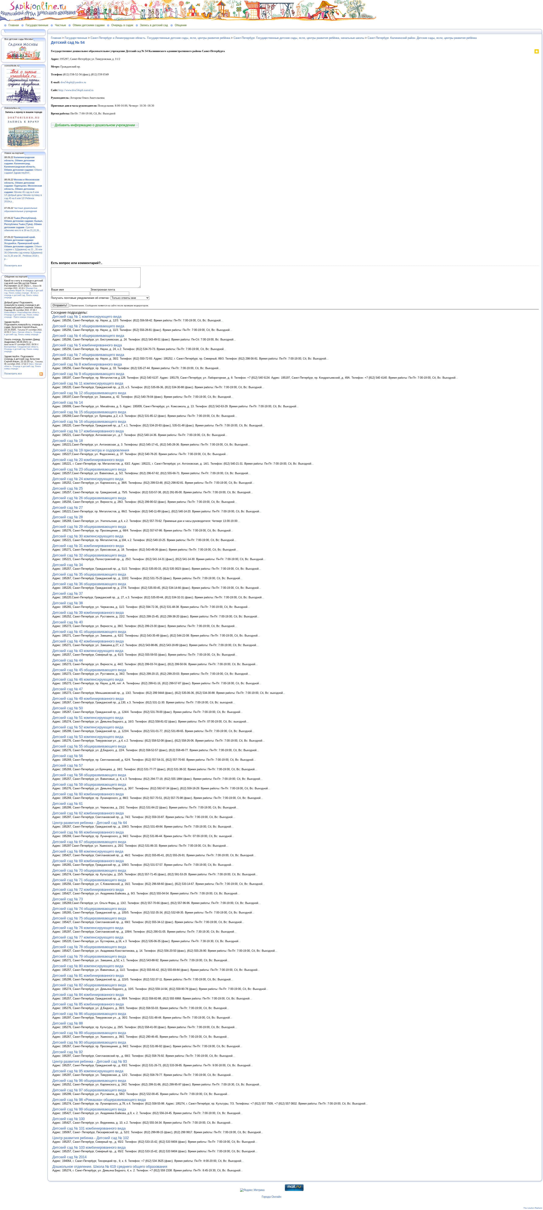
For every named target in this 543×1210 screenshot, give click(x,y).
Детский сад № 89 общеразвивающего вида (89, 1033)
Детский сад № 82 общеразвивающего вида (89, 985)
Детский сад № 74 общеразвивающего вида (89, 909)
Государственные (37, 25)
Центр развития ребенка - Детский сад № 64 (89, 823)
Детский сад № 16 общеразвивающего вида (89, 422)
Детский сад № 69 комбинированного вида (88, 861)
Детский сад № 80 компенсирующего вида (87, 966)
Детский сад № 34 (67, 565)
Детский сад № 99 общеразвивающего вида (89, 1109)
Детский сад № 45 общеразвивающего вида (89, 670)
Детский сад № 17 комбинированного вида (88, 431)
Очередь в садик (122, 25)
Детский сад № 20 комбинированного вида (88, 460)
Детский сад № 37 (67, 594)
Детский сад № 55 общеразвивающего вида (89, 746)
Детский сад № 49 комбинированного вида (88, 699)
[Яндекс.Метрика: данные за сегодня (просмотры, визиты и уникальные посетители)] (252, 1190)
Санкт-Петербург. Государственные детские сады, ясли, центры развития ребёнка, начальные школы (299, 37)
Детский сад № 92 (67, 1052)
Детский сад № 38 (67, 603)
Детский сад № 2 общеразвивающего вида (88, 326)
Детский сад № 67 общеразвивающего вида (89, 842)
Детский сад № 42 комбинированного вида (88, 641)
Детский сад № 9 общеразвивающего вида (88, 374)
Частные (60, 25)
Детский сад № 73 (67, 899)
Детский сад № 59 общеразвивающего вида (89, 785)
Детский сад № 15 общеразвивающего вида (89, 412)
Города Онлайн (271, 1196)
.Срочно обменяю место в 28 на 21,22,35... (23, 224)
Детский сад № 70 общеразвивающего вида (89, 871)
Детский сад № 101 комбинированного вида (89, 1128)
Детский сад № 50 (67, 708)
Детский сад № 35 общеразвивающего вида (89, 574)
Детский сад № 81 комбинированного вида (88, 976)
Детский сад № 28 (67, 517)
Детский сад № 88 (67, 1023)
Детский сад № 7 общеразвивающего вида (88, 355)
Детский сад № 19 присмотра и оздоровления (90, 450)
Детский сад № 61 (67, 804)
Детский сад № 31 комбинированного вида (88, 546)
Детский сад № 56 (67, 756)
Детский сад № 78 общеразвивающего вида (89, 947)
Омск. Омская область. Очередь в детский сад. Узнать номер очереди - (22, 333)
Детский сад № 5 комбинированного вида (87, 345)
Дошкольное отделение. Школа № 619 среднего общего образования (109, 1167)
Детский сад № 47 (67, 689)
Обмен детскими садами (89, 25)
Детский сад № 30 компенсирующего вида (87, 536)
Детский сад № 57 (67, 765)
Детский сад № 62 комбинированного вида (88, 813)
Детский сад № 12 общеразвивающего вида (89, 393)
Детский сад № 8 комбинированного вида (87, 364)
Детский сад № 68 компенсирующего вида (87, 851)
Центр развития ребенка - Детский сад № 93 (89, 1062)
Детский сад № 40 (67, 622)
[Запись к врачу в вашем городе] (24, 146)
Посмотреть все (13, 265)
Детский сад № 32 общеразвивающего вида (89, 555)
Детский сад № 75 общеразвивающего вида (89, 918)
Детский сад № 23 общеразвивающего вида (89, 469)
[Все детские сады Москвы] (24, 59)
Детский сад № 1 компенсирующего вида (86, 317)
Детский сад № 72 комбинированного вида (88, 890)
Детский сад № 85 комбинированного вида (88, 1004)
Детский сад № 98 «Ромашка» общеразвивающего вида (99, 1100)
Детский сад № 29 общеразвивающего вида (89, 527)
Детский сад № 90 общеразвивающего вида (89, 1042)
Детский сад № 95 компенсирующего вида (87, 1071)
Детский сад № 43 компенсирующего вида (87, 651)
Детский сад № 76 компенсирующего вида (87, 928)
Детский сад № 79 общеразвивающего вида (89, 956)
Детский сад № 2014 (69, 1157)
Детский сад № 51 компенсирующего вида (87, 718)
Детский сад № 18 (67, 441)
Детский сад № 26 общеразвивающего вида (89, 498)
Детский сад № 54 (68, 42)
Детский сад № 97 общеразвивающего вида (89, 1090)
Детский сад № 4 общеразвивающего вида (88, 336)
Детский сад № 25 (67, 488)
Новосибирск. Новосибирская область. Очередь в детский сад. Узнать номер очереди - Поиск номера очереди (22, 314)
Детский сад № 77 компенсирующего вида (87, 937)
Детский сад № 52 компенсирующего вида (87, 727)
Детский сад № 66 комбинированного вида (88, 832)
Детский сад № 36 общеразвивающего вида (89, 584)
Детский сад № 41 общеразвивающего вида (89, 632)
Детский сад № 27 (67, 508)
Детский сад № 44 (67, 660)
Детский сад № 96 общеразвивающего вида (89, 1081)
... (222, 320)
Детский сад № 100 (68, 1119)
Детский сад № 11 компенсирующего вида (87, 383)
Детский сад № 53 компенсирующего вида (87, 737)
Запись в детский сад (154, 25)
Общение (181, 25)
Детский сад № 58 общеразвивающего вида (89, 775)
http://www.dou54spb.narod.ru (76, 90)
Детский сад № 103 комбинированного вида (89, 1147)
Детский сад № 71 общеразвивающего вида (89, 880)
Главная (13, 25)
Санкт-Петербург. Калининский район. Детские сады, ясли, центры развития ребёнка (422, 37)
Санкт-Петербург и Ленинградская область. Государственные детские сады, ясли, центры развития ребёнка (160, 37)
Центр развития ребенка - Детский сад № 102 (90, 1138)
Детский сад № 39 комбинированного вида (88, 613)
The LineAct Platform (532, 1208)
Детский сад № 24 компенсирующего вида (87, 479)
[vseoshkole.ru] (24, 101)
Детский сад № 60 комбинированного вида (88, 794)
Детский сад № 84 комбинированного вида (88, 995)
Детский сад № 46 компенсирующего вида (87, 679)
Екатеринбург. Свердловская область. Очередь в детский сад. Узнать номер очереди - (21, 349)
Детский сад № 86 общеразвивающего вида (89, 1014)
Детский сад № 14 (67, 403)
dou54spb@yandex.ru (73, 82)
